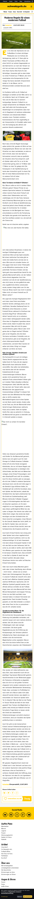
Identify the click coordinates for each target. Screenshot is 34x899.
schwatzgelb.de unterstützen (10, 868)
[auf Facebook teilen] (12, 793)
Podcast (5, 1)
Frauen (10, 12)
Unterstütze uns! (28, 1)
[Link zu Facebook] (11, 814)
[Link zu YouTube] (29, 814)
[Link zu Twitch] (23, 814)
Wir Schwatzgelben (7, 866)
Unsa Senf (19, 12)
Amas (14, 12)
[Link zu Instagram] (17, 814)
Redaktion (8, 25)
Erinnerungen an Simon (8, 874)
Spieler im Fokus (6, 837)
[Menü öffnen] (31, 7)
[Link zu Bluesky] (5, 814)
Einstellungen (4, 896)
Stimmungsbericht (7, 835)
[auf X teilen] (8, 793)
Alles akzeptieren (27, 896)
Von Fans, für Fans (6, 854)
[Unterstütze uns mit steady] (17, 798)
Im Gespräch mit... (6, 849)
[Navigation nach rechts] (32, 11)
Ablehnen (19, 896)
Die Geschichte (6, 870)
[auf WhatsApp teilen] (17, 793)
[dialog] (17, 894)
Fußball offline (5, 851)
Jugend (3, 831)
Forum (10, 1)
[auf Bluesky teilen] (4, 793)
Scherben (6, 784)
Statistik (3, 839)
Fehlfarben (4, 856)
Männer (5, 12)
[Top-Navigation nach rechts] (32, 1)
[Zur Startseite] (17, 6)
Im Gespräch (26, 12)
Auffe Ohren (5, 886)
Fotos (16, 1)
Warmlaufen (5, 826)
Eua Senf (4, 858)
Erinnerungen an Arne (8, 872)
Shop (21, 1)
